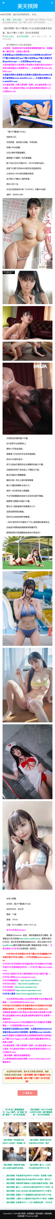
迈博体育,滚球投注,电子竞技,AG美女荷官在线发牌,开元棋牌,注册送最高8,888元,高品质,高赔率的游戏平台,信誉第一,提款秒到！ (27, 1015)
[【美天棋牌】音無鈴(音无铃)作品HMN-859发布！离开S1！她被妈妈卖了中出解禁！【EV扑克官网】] (40, 1129)
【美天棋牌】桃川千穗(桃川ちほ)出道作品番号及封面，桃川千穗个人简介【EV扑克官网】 (28, 1078)
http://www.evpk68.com (28, 983)
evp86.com (8, 945)
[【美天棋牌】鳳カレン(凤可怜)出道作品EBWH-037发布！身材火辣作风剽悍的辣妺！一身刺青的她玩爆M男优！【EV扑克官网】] (40, 1154)
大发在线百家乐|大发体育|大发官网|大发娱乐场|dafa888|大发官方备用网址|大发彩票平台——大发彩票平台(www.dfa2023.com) (27, 68)
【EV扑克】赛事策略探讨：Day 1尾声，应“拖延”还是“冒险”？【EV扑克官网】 (15, 1112)
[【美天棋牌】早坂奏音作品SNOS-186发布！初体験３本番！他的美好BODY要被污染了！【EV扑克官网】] (14, 1129)
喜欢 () (29, 1093)
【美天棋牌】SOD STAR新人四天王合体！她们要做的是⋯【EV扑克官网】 (40, 1112)
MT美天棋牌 (24, 36)
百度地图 (21, 1216)
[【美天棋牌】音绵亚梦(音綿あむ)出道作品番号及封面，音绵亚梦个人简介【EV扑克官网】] (14, 1154)
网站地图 (39, 1213)
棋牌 (8, 19)
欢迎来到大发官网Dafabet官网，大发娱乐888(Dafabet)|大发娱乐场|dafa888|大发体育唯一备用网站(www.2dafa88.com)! (27, 1032)
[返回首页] (3, 19)
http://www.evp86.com (29, 938)
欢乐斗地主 (17, 19)
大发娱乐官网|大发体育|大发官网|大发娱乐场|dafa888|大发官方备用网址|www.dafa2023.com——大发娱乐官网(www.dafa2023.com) (27, 78)
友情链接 (30, 1213)
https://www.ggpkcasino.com (29, 993)
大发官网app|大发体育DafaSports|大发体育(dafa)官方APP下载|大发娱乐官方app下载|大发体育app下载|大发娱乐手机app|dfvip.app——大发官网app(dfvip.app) (27, 58)
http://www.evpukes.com (26, 987)
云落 (36, 1216)
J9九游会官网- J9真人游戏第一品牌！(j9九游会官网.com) (27, 84)
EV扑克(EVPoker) (18, 930)
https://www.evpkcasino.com (28, 990)
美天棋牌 (21, 1213)
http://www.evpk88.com (30, 980)
